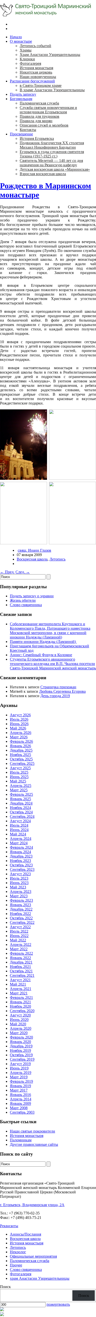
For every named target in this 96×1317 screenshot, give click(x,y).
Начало (16, 37)
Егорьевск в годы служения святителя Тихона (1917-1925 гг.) (52, 154)
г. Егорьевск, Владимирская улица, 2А (32, 1205)
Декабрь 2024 (21, 803)
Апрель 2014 (20, 1099)
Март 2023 (19, 896)
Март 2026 (19, 737)
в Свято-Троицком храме (41, 85)
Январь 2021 (20, 1002)
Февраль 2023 (21, 900)
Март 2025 (19, 790)
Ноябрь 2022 (20, 914)
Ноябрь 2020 (20, 1006)
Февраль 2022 (21, 953)
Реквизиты (9, 1226)
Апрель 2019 (20, 1072)
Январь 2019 (20, 1086)
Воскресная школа (32, 559)
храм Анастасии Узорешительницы (39, 1278)
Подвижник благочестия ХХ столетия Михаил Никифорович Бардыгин (52, 145)
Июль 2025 (19, 772)
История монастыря (36, 68)
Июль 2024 (19, 825)
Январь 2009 (20, 1103)
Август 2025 (20, 768)
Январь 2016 (20, 1095)
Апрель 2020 (20, 1028)
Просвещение (21, 134)
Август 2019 (20, 1064)
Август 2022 (20, 927)
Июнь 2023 (19, 883)
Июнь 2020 (19, 1019)
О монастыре (21, 41)
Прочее (16, 1265)
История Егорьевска (37, 138)
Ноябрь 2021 (20, 967)
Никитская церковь (36, 72)
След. (23, 572)
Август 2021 (20, 980)
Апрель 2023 (20, 891)
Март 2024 (19, 843)
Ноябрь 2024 (20, 808)
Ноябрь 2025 (20, 755)
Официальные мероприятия (33, 1256)
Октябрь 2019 (21, 1055)
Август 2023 (20, 874)
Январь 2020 (20, 1042)
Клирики (27, 59)
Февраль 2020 (21, 1037)
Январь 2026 (20, 746)
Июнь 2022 (19, 936)
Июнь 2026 (19, 724)
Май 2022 (18, 940)
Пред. (7, 572)
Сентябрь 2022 (22, 922)
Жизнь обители (23, 600)
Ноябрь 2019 (20, 1050)
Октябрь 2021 (21, 971)
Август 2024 (20, 821)
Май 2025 (18, 781)
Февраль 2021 (21, 997)
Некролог (18, 1252)
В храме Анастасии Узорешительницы (52, 90)
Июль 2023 (19, 878)
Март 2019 (19, 1077)
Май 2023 (18, 887)
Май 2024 (18, 834)
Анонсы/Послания (25, 1234)
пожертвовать (58, 1304)
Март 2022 (19, 949)
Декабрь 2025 (21, 750)
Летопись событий (35, 46)
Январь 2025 (20, 799)
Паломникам (21, 1140)
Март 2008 (19, 1108)
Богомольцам (21, 99)
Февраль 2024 (21, 847)
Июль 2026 (19, 719)
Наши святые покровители (32, 1131)
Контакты (28, 130)
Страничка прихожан (58, 687)
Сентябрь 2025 (22, 763)
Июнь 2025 (19, 777)
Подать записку (23, 94)
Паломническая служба (39, 103)
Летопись (57, 559)
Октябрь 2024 (21, 812)
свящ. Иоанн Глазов (34, 550)
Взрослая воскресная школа (43, 174)
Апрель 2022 (20, 944)
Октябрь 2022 (21, 918)
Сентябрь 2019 (22, 1059)
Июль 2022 (19, 931)
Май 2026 (18, 728)
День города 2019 (55, 696)
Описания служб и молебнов (44, 125)
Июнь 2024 (19, 830)
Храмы (26, 50)
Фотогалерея (30, 63)
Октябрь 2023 (21, 865)
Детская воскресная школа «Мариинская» (55, 169)
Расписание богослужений (32, 81)
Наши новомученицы (38, 77)
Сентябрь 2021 (22, 975)
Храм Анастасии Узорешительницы (50, 54)
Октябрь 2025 (21, 759)
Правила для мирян (36, 121)
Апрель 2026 (20, 732)
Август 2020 (20, 1015)
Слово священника (26, 605)
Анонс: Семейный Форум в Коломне (41, 655)
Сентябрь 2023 (22, 869)
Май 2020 (18, 1024)
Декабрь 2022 (21, 909)
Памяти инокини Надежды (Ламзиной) (43, 641)
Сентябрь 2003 (22, 1112)
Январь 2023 (20, 905)
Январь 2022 (20, 958)
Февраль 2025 (21, 794)
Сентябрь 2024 (22, 816)
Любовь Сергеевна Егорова (62, 691)
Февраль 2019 (21, 1081)
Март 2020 (19, 1033)
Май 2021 (18, 984)
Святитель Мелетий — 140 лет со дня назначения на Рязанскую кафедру (51, 162)
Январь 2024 (20, 852)
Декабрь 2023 (21, 856)
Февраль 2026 (21, 741)
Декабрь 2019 (21, 1046)
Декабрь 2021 (21, 962)
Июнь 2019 (19, 1068)
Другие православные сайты (34, 1144)
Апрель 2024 (20, 838)
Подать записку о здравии (32, 596)
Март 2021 (19, 993)
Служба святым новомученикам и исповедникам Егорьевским (48, 109)
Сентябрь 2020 (22, 1011)
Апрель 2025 (20, 785)
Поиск (5, 1287)
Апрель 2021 (20, 989)
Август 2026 (20, 715)
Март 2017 (19, 1090)
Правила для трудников (39, 116)
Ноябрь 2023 (20, 861)
